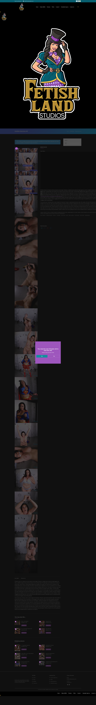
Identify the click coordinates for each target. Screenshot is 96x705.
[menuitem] (37, 7)
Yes (42, 356)
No (54, 356)
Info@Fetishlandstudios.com (28, 1)
